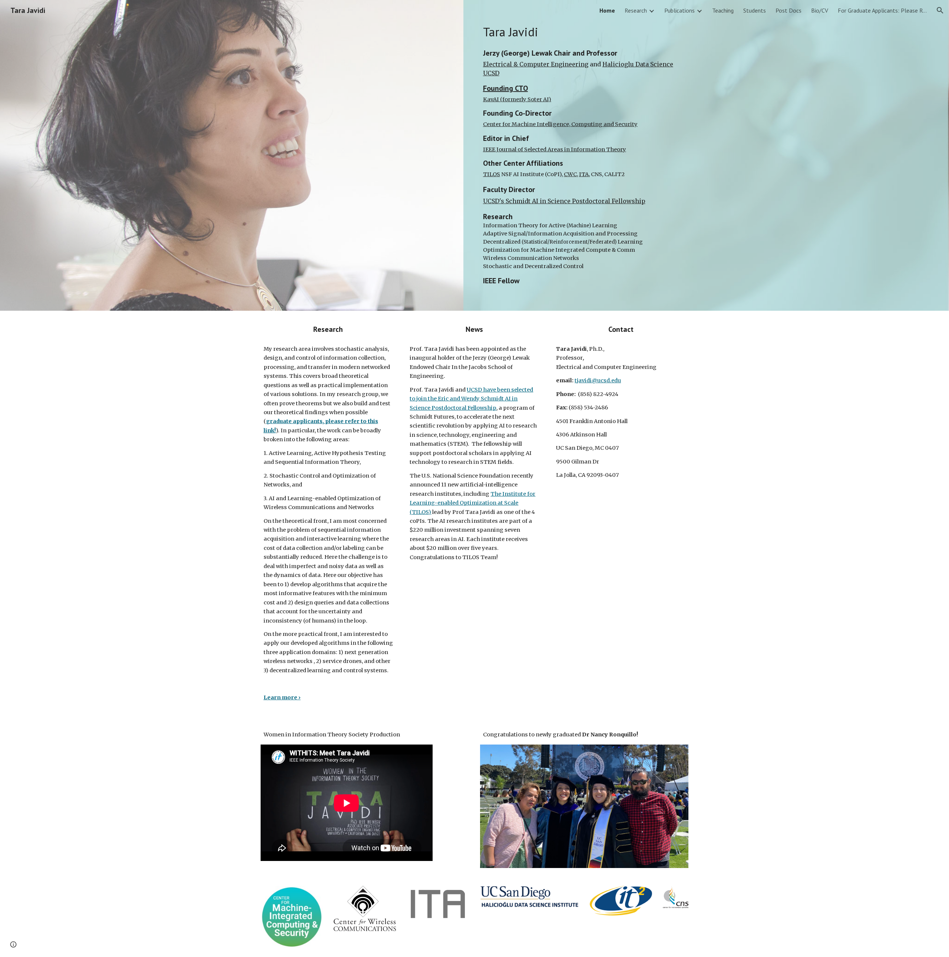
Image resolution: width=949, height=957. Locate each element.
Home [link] (607, 10)
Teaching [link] (723, 10)
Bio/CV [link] (819, 10)
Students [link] (754, 10)
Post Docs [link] (788, 10)
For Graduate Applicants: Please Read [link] (882, 10)
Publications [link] (679, 10)
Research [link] (636, 10)
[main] (584, 155)
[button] (940, 10)
